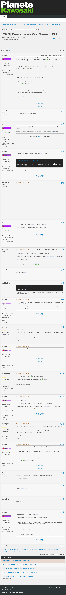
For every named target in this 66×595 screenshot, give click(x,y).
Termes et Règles (55, 587)
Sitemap (15, 590)
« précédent (55, 39)
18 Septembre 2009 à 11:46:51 (22, 444)
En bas (2, 50)
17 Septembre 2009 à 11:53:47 (22, 373)
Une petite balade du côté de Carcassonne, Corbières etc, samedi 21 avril (20, 564)
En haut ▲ (62, 587)
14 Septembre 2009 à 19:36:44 (22, 124)
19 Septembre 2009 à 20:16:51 (22, 486)
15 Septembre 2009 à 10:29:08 (22, 249)
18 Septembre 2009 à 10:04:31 (22, 423)
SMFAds (3, 589)
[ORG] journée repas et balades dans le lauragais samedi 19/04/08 (18, 568)
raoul (5, 124)
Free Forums (8, 589)
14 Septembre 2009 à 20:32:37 (22, 182)
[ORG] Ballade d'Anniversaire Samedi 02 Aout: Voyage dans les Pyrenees (20, 572)
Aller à (41, 554)
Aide (50, 587)
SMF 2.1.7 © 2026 (5, 587)
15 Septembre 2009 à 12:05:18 (22, 270)
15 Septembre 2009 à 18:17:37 (22, 299)
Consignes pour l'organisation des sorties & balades (16, 560)
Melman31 (7, 373)
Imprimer (62, 50)
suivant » (61, 39)
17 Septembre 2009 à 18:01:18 (22, 396)
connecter (39, 20)
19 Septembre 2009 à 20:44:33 (22, 512)
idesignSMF (20, 590)
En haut (3, 545)
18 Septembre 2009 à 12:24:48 (22, 473)
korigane (6, 327)
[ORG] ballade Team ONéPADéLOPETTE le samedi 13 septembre (18, 576)
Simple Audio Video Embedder (7, 590)
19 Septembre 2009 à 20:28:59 (22, 499)
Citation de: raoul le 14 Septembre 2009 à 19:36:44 (30, 160)
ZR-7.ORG (40, 136)
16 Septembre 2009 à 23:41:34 (22, 327)
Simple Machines (12, 587)
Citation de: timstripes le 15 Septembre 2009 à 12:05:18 (30, 286)
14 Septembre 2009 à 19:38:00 (22, 151)
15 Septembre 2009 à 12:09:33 (22, 283)
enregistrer (48, 20)
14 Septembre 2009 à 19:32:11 (22, 111)
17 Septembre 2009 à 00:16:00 (22, 346)
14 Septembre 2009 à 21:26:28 (22, 222)
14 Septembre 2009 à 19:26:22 (22, 55)
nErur (5, 55)
